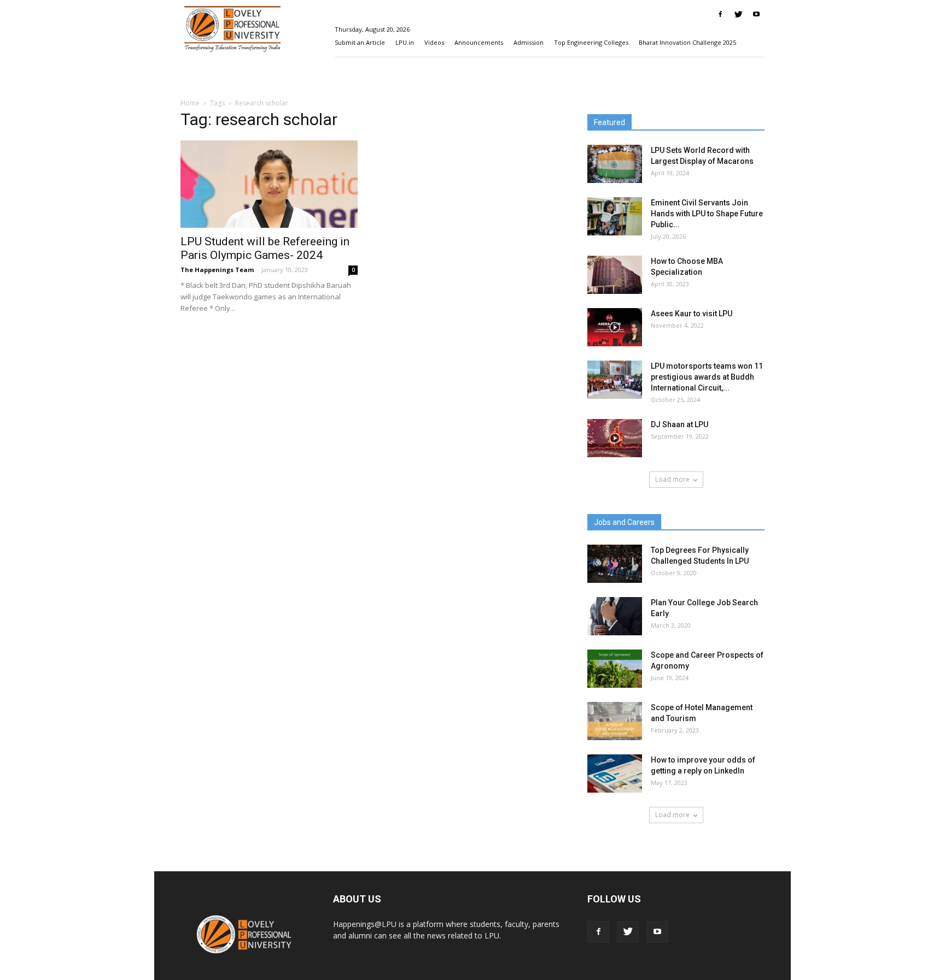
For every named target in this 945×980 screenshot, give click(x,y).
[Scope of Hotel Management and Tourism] (614, 721)
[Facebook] (720, 14)
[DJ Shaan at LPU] (614, 438)
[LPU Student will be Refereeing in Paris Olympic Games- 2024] (269, 184)
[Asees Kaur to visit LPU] (614, 327)
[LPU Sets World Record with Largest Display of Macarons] (614, 164)
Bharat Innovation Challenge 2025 (687, 42)
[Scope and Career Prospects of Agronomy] (614, 669)
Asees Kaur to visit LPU (691, 313)
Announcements (478, 42)
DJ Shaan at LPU (679, 424)
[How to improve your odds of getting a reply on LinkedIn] (614, 773)
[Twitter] (738, 14)
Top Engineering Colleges (591, 42)
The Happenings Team (217, 269)
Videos (434, 42)
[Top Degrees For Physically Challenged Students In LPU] (614, 564)
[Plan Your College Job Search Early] (614, 616)
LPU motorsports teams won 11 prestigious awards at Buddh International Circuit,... (707, 377)
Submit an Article (360, 42)
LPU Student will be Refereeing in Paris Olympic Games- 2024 (264, 248)
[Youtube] (756, 14)
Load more (672, 479)
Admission (529, 42)
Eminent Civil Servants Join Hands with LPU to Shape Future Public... (707, 213)
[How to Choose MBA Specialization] (614, 275)
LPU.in (404, 42)
